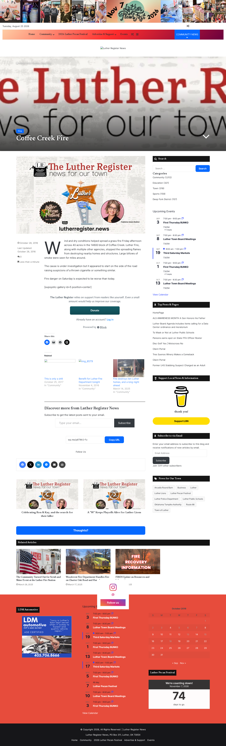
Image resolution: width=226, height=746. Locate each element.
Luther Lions (160, 493)
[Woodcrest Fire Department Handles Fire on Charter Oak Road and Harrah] (88, 561)
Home (31, 34)
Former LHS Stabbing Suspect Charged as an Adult (179, 365)
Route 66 (190, 504)
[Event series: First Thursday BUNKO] (182, 218)
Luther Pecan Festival (181, 493)
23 (153, 648)
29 (205, 648)
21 (197, 641)
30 (153, 654)
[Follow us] (113, 589)
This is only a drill (53, 378)
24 (161, 648)
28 (196, 648)
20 (188, 641)
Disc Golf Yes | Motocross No (168, 343)
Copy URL (114, 439)
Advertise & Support (103, 34)
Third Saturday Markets (176, 253)
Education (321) (161, 182)
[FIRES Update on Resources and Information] (137, 561)
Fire (29, 63)
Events (124, 34)
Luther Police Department (166, 499)
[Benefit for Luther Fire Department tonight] (94, 368)
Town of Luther (161, 510)
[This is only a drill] (59, 368)
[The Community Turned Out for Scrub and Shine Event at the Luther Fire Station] (38, 561)
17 (162, 641)
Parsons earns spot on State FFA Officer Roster (177, 338)
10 (161, 634)
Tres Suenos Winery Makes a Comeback (173, 354)
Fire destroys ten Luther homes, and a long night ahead (126, 382)
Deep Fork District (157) (165, 199)
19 (179, 641)
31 (161, 654)
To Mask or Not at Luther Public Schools (173, 332)
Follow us (113, 602)
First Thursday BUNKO (175, 222)
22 (205, 641)
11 (170, 634)
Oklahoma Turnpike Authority (168, 504)
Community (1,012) (162, 177)
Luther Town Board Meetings (179, 239)
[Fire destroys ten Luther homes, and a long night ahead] (128, 368)
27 (188, 648)
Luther (193, 487)
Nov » (183, 663)
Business (182, 487)
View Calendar (160, 294)
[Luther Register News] (113, 48)
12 (179, 634)
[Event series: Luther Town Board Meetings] (182, 235)
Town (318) (158, 188)
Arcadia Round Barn (164, 487)
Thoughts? (80, 530)
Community (46, 34)
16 (153, 641)
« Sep (175, 663)
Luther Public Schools (193, 499)
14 (197, 634)
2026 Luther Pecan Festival (73, 34)
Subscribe (124, 423)
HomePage (158, 312)
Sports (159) (159, 193)
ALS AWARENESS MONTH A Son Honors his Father (179, 318)
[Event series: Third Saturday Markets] (185, 249)
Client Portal (159, 349)
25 (170, 648)
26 (179, 648)
